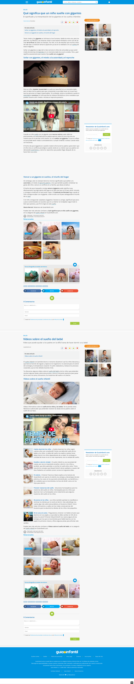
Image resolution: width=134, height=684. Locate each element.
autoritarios (35, 150)
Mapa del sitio (99, 656)
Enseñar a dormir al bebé (42, 462)
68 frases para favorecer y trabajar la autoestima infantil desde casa (104, 32)
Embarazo (45, 286)
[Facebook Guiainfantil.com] (91, 148)
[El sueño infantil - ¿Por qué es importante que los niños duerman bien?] (32, 555)
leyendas (41, 52)
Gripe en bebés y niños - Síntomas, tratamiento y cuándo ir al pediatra (104, 46)
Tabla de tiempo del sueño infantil (49, 236)
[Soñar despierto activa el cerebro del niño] (70, 239)
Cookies (45, 656)
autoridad (26, 95)
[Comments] (77, 22)
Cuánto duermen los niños (42, 449)
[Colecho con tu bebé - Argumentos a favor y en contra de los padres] (51, 259)
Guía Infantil (67, 671)
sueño (53, 204)
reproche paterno (45, 183)
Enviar (74, 323)
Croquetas (65, 549)
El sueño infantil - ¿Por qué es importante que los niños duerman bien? (32, 552)
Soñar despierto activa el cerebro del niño (70, 236)
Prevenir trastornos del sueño (44, 488)
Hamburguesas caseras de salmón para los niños (32, 256)
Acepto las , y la (43, 319)
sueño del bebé (54, 371)
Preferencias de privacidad (36, 319)
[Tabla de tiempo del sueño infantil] (51, 239)
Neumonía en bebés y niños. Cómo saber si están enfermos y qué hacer (91, 32)
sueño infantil (29, 362)
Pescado (27, 252)
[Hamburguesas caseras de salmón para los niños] (32, 259)
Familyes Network (55, 671)
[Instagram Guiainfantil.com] (98, 148)
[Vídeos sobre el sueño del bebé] (32, 239)
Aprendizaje (65, 233)
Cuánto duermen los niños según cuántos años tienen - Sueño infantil (31, 571)
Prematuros (38, 286)
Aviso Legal (69, 656)
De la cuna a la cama (40, 513)
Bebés (25, 286)
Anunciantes (88, 656)
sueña (36, 134)
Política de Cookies (58, 319)
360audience (71, 675)
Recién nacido (31, 286)
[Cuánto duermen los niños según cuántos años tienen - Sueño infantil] (32, 574)
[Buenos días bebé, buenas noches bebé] (51, 574)
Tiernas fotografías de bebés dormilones (36, 266)
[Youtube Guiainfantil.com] (105, 148)
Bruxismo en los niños (41, 500)
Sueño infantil (40, 213)
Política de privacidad (57, 656)
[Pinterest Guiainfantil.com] (94, 148)
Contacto (78, 656)
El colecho (37, 475)
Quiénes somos (35, 656)
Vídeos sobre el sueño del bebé (32, 236)
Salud (25, 9)
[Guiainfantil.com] (44, 3)
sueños (74, 44)
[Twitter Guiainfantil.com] (101, 148)
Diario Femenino (79, 671)
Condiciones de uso (47, 319)
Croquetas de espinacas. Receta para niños (70, 552)
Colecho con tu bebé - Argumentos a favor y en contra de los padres (51, 256)
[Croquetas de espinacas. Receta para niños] (70, 555)
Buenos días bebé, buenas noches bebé (50, 571)
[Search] (96, 2)
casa (28, 196)
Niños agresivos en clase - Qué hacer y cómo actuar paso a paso (91, 47)
